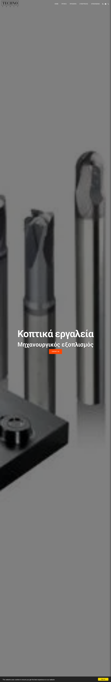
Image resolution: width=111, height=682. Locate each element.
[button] (102, 4)
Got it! (103, 679)
